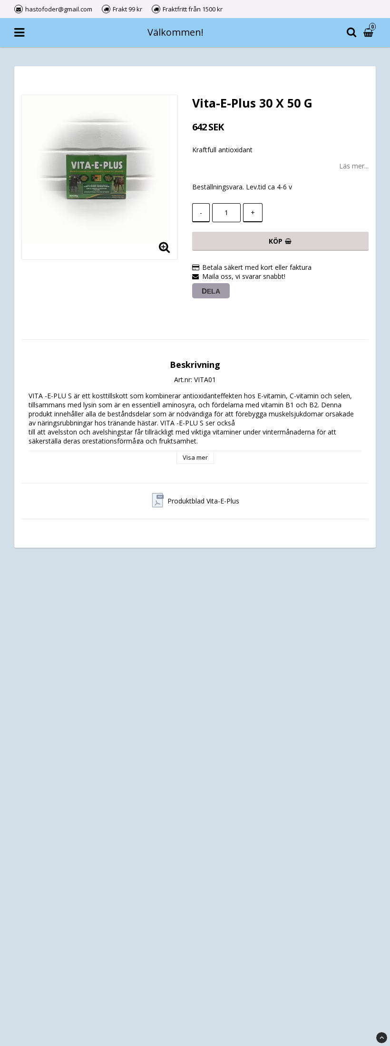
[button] (369, 32)
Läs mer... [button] (354, 165)
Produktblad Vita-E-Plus (203, 500)
